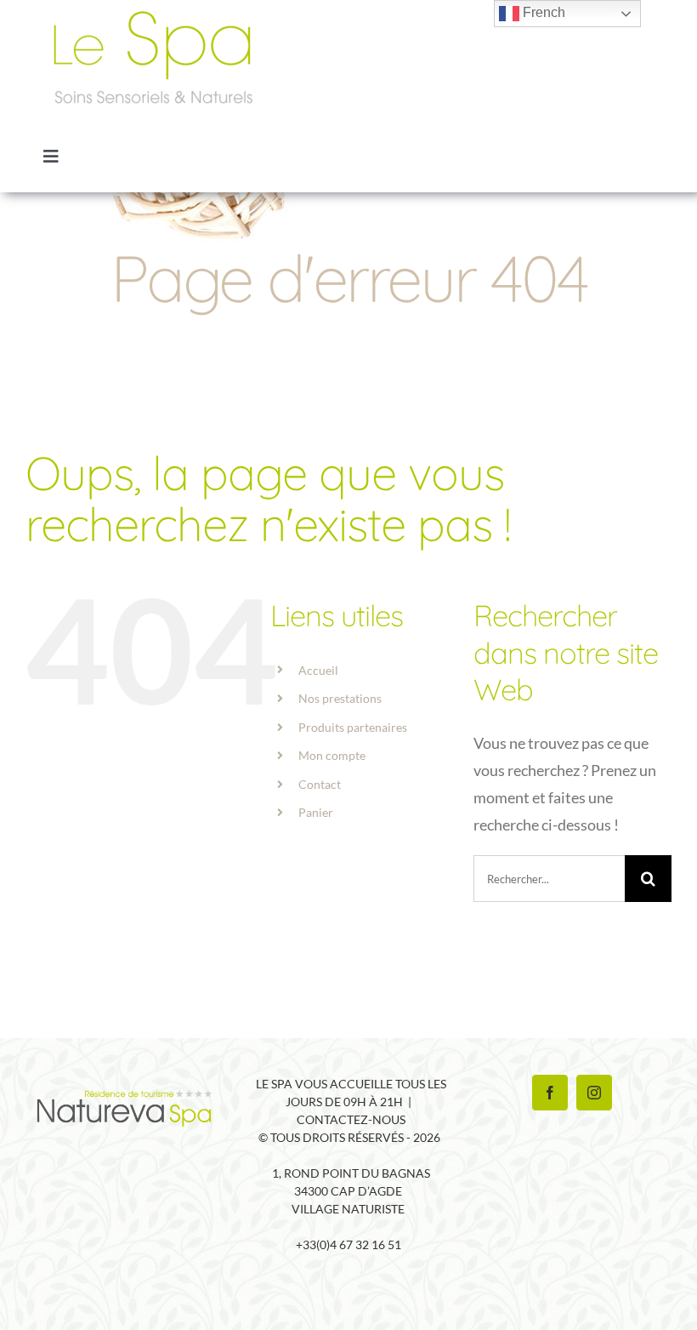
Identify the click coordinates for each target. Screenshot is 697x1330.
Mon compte (332, 755)
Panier (315, 812)
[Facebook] (550, 1092)
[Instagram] (594, 1092)
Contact (319, 784)
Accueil (318, 670)
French (542, 12)
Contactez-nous (351, 1119)
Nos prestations (340, 698)
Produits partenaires (352, 727)
